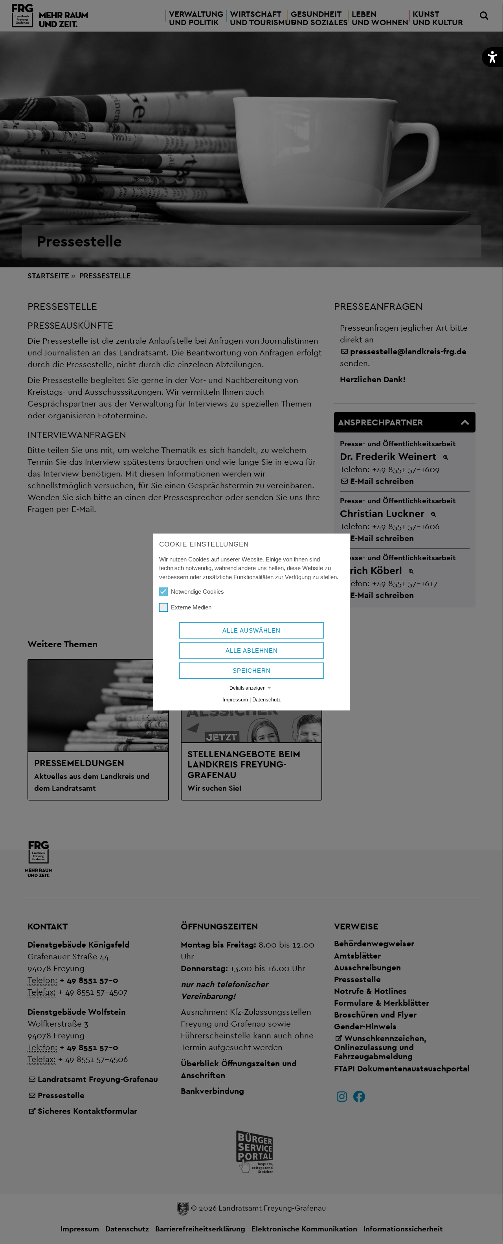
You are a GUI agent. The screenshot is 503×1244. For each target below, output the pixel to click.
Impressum (235, 700)
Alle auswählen (251, 630)
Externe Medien (191, 607)
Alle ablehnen (252, 650)
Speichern (252, 670)
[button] (492, 57)
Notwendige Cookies (197, 591)
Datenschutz (266, 700)
